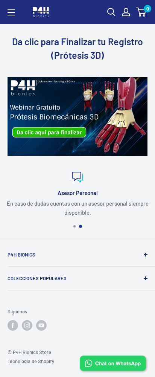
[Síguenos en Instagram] (27, 325)
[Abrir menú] (11, 12)
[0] (141, 12)
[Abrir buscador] (111, 12)
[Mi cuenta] (126, 12)
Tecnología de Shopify (31, 361)
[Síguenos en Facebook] (13, 325)
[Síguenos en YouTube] (41, 325)
